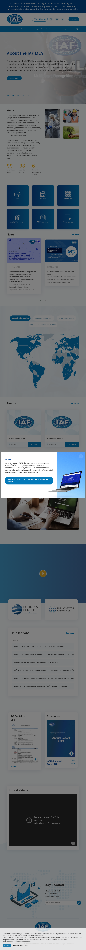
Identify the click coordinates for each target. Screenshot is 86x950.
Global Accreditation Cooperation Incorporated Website (27, 480)
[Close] (81, 456)
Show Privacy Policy (20, 945)
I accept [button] (7, 945)
